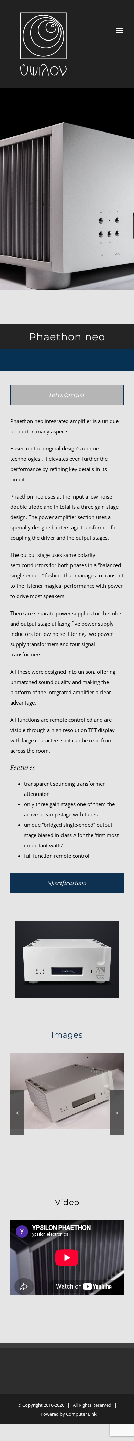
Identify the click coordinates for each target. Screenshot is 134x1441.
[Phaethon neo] (67, 1090)
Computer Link (81, 1414)
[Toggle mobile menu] (120, 30)
